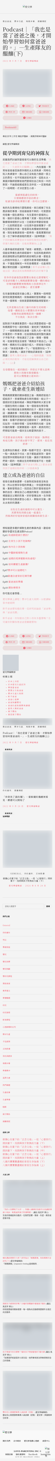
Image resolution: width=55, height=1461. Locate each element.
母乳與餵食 (7, 1056)
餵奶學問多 (14, 587)
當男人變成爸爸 (15, 708)
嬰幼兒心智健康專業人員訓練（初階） (18, 1412)
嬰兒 (4, 954)
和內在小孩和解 (16, 546)
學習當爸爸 (13, 687)
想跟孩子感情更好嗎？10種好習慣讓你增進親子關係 (24, 1303)
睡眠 (4, 1106)
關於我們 (6, 1440)
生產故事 (6, 1092)
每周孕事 (30, 21)
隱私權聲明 (20, 1454)
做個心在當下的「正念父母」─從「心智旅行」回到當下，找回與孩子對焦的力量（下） (27, 879)
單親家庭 (6, 947)
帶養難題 (6, 998)
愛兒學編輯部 (32, 61)
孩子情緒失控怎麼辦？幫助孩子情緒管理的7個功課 (24, 1351)
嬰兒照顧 (6, 969)
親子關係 (12, 711)
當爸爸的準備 (15, 581)
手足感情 (6, 1041)
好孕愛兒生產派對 (17, 684)
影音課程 (6, 1019)
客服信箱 (9, 1454)
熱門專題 (6, 1085)
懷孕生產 (18, 21)
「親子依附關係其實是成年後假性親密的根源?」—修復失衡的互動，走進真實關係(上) (27, 239)
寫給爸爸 (7, 21)
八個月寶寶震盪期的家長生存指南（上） (24, 1165)
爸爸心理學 (13, 699)
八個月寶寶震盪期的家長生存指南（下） (24, 1161)
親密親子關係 (14, 714)
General (15, 873)
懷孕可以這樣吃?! (17, 570)
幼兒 (4, 1005)
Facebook (33, 1454)
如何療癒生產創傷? (18, 564)
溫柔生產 (6, 1077)
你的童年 (7, 790)
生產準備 (6, 1099)
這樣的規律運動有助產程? (22, 558)
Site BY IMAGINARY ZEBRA (27, 1457)
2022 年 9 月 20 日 (13, 806)
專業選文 (6, 990)
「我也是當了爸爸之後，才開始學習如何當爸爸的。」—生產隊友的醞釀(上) (27, 163)
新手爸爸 (12, 696)
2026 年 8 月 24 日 (35, 885)
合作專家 (17, 1440)
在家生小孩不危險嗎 (19, 541)
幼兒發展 (6, 1012)
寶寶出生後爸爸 (15, 690)
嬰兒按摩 (6, 961)
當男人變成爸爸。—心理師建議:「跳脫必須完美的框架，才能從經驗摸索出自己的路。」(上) (27, 359)
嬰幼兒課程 (7, 976)
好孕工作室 (13, 681)
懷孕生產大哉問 (15, 693)
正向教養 (40, 873)
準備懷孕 (6, 1070)
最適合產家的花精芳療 (20, 576)
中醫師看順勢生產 (18, 552)
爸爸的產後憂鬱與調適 (19, 705)
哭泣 (4, 939)
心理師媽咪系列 (9, 1027)
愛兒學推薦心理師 (31, 1440)
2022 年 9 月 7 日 (12, 61)
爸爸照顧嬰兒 (14, 702)
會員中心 (46, 1440)
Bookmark (10, 127)
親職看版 (42, 21)
